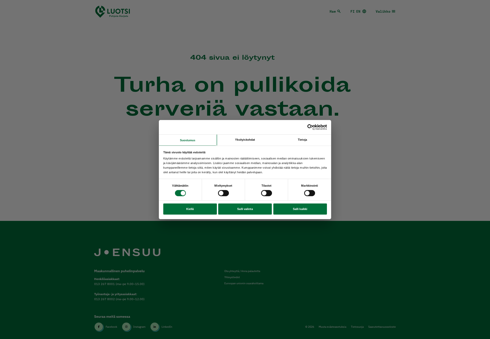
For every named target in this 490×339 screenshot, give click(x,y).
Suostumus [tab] (187, 140)
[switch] (223, 193)
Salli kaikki (300, 209)
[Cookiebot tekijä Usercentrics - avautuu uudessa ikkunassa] (310, 127)
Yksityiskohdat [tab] (245, 139)
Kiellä (190, 209)
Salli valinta (245, 209)
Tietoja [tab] (302, 139)
